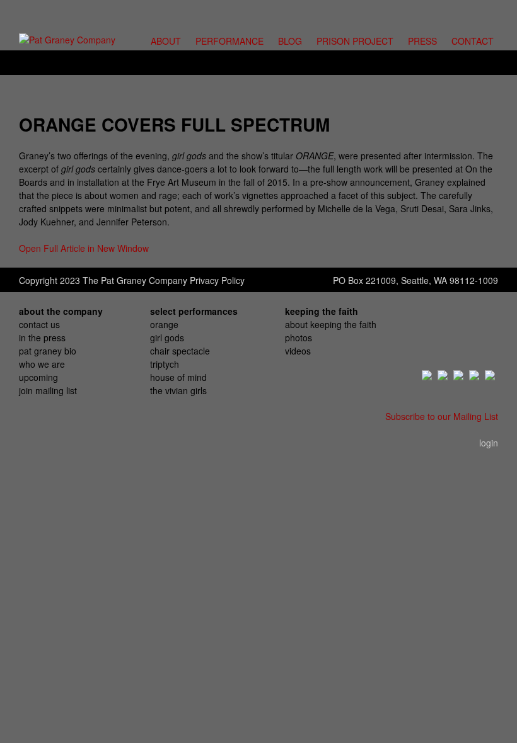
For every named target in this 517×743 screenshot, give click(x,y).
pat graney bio (47, 350)
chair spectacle (180, 350)
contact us (39, 324)
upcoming (38, 377)
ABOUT (166, 41)
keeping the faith (321, 311)
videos (298, 350)
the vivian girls (178, 390)
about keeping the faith (330, 324)
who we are (42, 364)
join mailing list (48, 390)
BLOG (290, 41)
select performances (194, 311)
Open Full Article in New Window (84, 248)
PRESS (422, 41)
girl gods (167, 337)
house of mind (178, 377)
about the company (61, 311)
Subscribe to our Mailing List (441, 416)
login (488, 442)
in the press (42, 337)
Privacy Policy (217, 280)
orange (164, 324)
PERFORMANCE (229, 41)
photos (298, 337)
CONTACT (472, 41)
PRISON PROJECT (355, 41)
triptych (164, 364)
